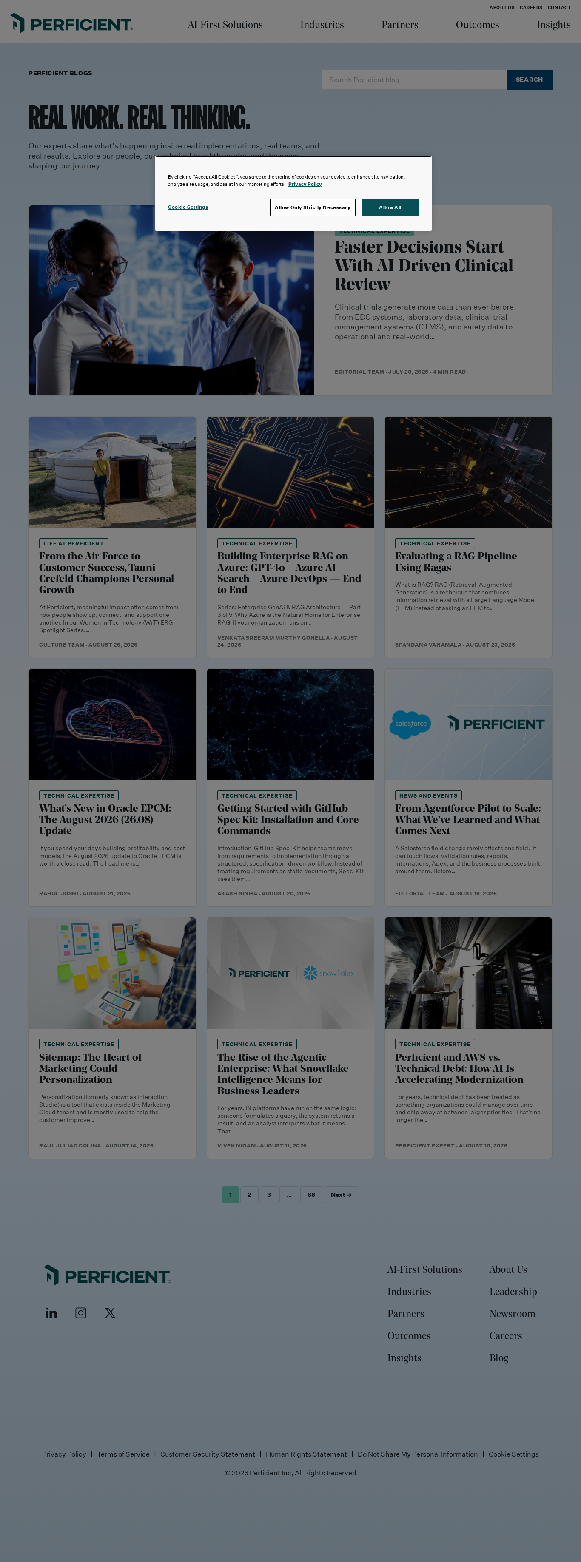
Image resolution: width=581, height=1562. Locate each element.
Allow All (390, 207)
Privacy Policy (305, 184)
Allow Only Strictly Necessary (313, 207)
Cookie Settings (188, 207)
